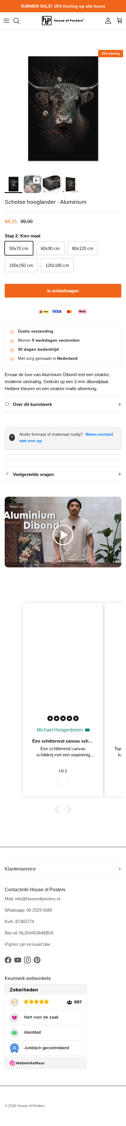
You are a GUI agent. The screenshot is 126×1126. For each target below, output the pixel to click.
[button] (63, 535)
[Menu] (6, 20)
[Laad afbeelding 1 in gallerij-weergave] (63, 110)
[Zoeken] (19, 20)
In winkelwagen (63, 290)
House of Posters (31, 1106)
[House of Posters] (63, 20)
